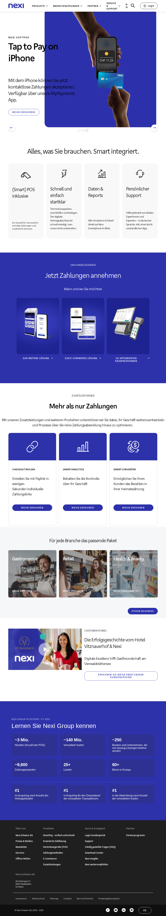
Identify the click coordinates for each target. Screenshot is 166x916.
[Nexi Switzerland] (16, 6)
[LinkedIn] (124, 910)
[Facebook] (108, 910)
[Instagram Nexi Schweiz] (132, 910)
